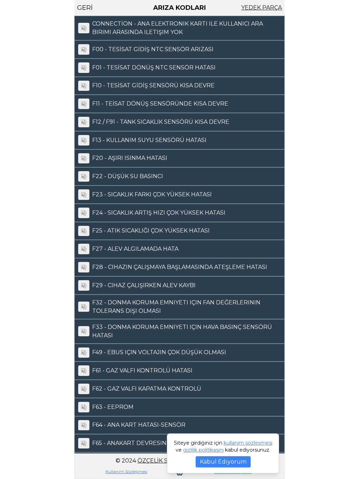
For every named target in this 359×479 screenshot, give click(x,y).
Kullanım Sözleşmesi (126, 471)
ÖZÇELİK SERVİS (161, 460)
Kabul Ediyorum (223, 461)
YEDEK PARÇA (261, 7)
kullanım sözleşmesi (248, 443)
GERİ (85, 8)
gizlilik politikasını (203, 450)
